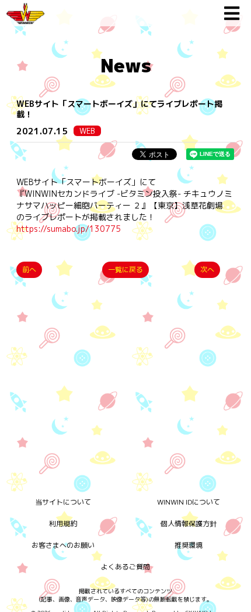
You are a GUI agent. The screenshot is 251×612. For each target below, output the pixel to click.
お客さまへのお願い (63, 545)
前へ (29, 269)
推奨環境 (189, 545)
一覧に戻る (125, 269)
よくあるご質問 (125, 567)
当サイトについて (63, 502)
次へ (207, 269)
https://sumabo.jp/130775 (68, 228)
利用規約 (63, 523)
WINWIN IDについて (188, 502)
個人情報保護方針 (189, 523)
